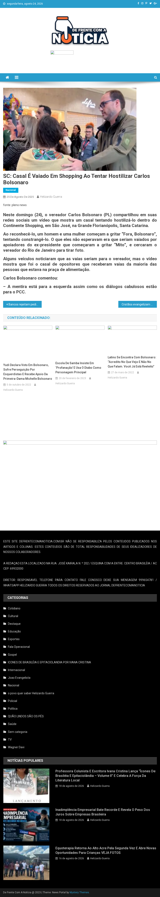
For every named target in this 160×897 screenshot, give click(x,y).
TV (10, 739)
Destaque (14, 623)
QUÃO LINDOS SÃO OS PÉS (26, 716)
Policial (12, 701)
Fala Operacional (19, 646)
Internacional (16, 670)
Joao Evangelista (19, 677)
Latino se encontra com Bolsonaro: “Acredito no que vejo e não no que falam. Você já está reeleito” (132, 362)
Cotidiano (14, 608)
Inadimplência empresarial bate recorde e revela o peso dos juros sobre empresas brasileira (102, 812)
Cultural (13, 616)
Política (13, 708)
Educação (14, 631)
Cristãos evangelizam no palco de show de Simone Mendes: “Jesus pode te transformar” (139, 304)
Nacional (11, 190)
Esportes (14, 639)
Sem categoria (17, 731)
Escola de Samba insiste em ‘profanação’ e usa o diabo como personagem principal (78, 367)
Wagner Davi (16, 747)
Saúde (12, 724)
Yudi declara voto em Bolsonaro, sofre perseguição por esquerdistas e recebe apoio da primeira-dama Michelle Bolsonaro (27, 371)
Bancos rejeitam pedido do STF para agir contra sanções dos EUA (25, 304)
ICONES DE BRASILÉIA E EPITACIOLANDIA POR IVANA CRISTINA (49, 662)
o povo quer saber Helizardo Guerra (31, 693)
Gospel (12, 654)
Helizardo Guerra (51, 196)
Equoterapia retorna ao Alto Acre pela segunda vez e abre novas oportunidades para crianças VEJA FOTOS (105, 850)
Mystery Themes (79, 892)
